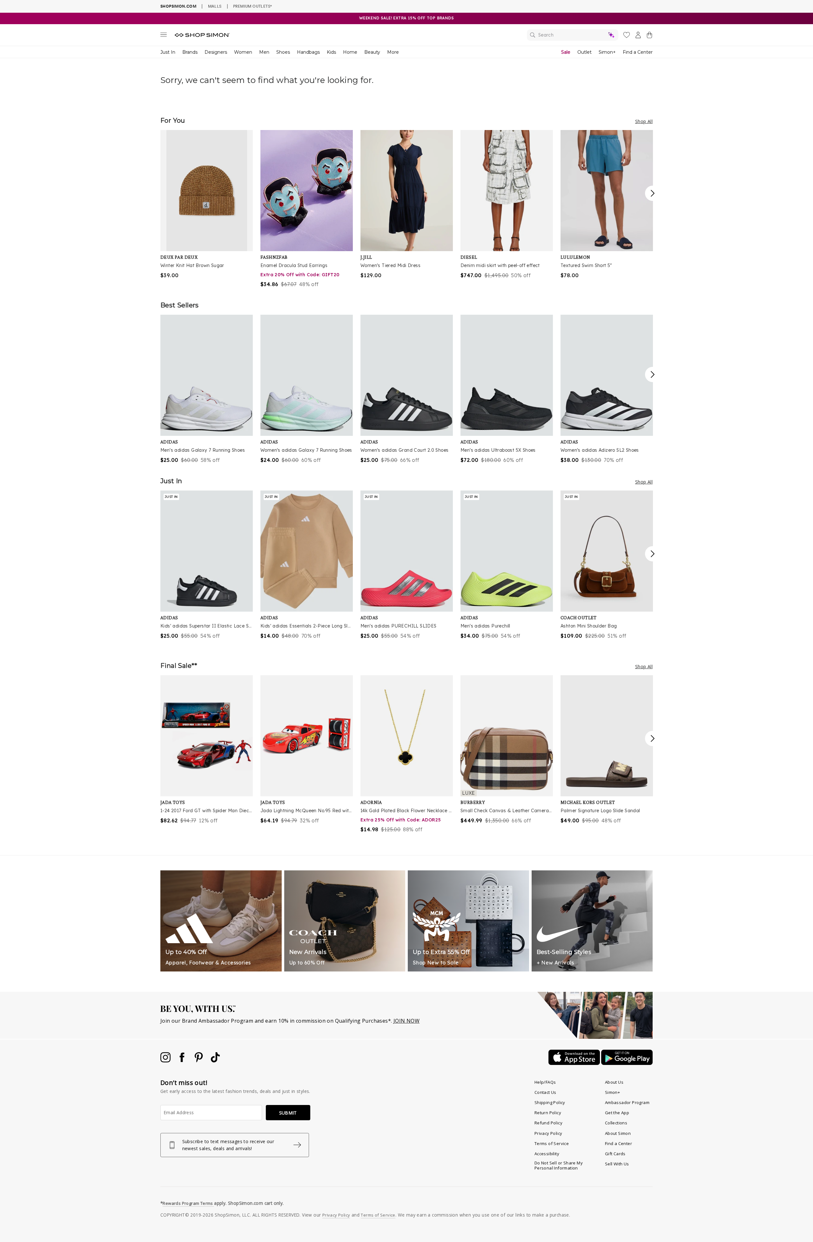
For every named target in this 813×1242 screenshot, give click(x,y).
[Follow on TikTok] (215, 1060)
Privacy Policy (548, 1133)
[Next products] (652, 193)
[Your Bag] (649, 36)
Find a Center (638, 52)
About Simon (618, 1133)
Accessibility (546, 1153)
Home (350, 52)
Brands (190, 52)
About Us (614, 1082)
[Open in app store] (574, 1063)
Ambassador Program (627, 1102)
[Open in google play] (627, 1063)
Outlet (584, 52)
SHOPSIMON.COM (178, 6)
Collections (616, 1123)
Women (243, 52)
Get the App (617, 1112)
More (393, 52)
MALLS (215, 6)
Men (264, 52)
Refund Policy (548, 1123)
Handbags (308, 52)
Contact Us (545, 1092)
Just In (167, 52)
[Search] (572, 35)
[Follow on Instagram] (166, 1060)
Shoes (283, 52)
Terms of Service (551, 1143)
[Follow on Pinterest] (199, 1060)
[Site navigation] (163, 35)
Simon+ (607, 52)
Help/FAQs (545, 1082)
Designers (216, 52)
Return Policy (547, 1112)
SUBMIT (288, 1113)
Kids (331, 52)
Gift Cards (615, 1153)
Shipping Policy (549, 1102)
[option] (207, 204)
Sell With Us (617, 1164)
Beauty (372, 52)
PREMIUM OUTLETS (252, 6)
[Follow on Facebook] (182, 1060)
